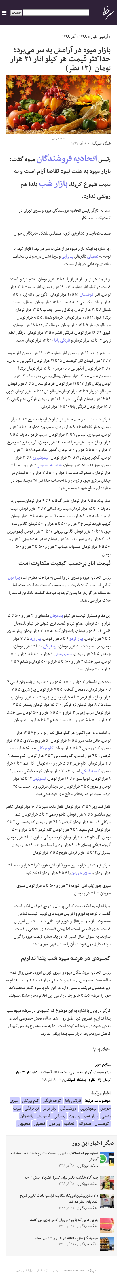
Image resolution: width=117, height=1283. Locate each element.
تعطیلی (92, 256)
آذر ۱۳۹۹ (69, 36)
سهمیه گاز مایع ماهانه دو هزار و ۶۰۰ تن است (66, 1238)
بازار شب (53, 184)
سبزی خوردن (81, 873)
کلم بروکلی (45, 748)
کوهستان (87, 294)
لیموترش (39, 778)
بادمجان (56, 615)
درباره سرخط (55, 1271)
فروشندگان (54, 159)
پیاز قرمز (76, 638)
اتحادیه (85, 159)
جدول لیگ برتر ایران (25, 1271)
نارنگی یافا (62, 340)
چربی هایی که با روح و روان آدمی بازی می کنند (64, 1220)
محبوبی (43, 465)
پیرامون (14, 577)
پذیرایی (67, 256)
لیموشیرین (41, 457)
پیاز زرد (35, 638)
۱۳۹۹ (83, 36)
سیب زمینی (63, 654)
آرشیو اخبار (99, 36)
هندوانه (56, 465)
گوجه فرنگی (90, 771)
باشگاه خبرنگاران (73, 1080)
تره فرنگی (50, 646)
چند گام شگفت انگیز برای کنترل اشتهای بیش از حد (61, 1178)
